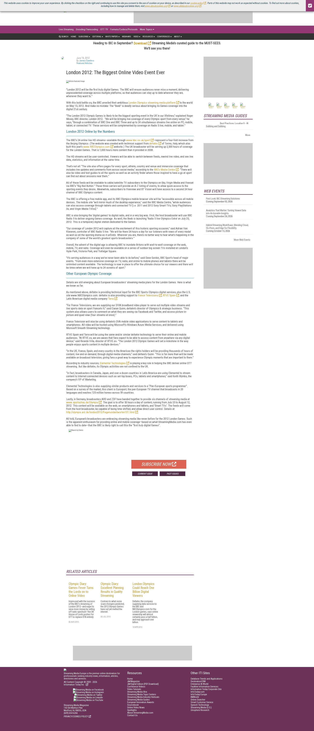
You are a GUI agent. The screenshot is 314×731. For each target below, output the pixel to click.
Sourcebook (133, 705)
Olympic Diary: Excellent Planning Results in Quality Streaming (112, 590)
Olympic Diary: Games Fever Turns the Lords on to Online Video (81, 590)
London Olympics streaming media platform (152, 102)
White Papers (111, 36)
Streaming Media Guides (138, 699)
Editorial (96, 36)
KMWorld (195, 697)
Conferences (163, 36)
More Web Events (242, 239)
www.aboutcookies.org (156, 6)
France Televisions (148, 295)
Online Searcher (198, 699)
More (247, 135)
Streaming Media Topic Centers (141, 694)
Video (136, 36)
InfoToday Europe (199, 694)
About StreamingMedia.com (140, 712)
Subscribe (83, 36)
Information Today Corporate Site (206, 689)
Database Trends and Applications (206, 678)
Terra (111, 298)
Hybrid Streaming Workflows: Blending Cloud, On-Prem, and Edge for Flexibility (227, 227)
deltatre (153, 143)
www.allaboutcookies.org (186, 6)
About (177, 36)
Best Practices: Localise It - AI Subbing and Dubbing (227, 125)
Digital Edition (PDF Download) (143, 684)
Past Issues (172, 473)
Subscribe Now (156, 464)
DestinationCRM (198, 681)
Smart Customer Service (202, 702)
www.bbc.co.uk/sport (138, 140)
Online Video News (136, 707)
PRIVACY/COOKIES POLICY (76, 716)
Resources (148, 36)
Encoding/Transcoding (87, 29)
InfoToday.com (198, 691)
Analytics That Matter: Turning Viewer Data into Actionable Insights (226, 212)
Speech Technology (200, 705)
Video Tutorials (134, 689)
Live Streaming (66, 29)
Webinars (126, 36)
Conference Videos (136, 686)
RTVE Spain (169, 295)
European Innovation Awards (140, 702)
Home (73, 36)
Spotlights (132, 710)
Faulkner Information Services (204, 686)
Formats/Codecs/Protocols (124, 29)
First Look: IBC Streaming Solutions (223, 198)
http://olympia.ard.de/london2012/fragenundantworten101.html (100, 412)
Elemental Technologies (113, 363)
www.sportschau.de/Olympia (82, 402)
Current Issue (145, 473)
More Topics (146, 29)
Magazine (133, 681)
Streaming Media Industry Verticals (143, 697)
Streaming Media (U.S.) (201, 707)
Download (140, 43)
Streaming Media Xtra (137, 691)
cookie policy (196, 3)
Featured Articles (84, 63)
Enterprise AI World (199, 684)
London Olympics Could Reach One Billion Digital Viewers (143, 590)
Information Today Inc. (74, 684)
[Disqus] (130, 527)
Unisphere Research (200, 710)
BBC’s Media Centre (164, 169)
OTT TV (104, 29)
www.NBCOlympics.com (96, 146)
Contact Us (132, 715)
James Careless (86, 60)
